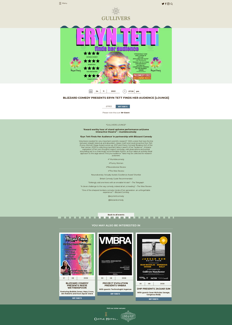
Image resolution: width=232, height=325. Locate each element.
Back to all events (116, 215)
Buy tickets (77, 298)
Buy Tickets (122, 106)
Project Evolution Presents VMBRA (115, 284)
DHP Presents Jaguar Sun (153, 288)
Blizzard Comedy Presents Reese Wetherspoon (77, 285)
